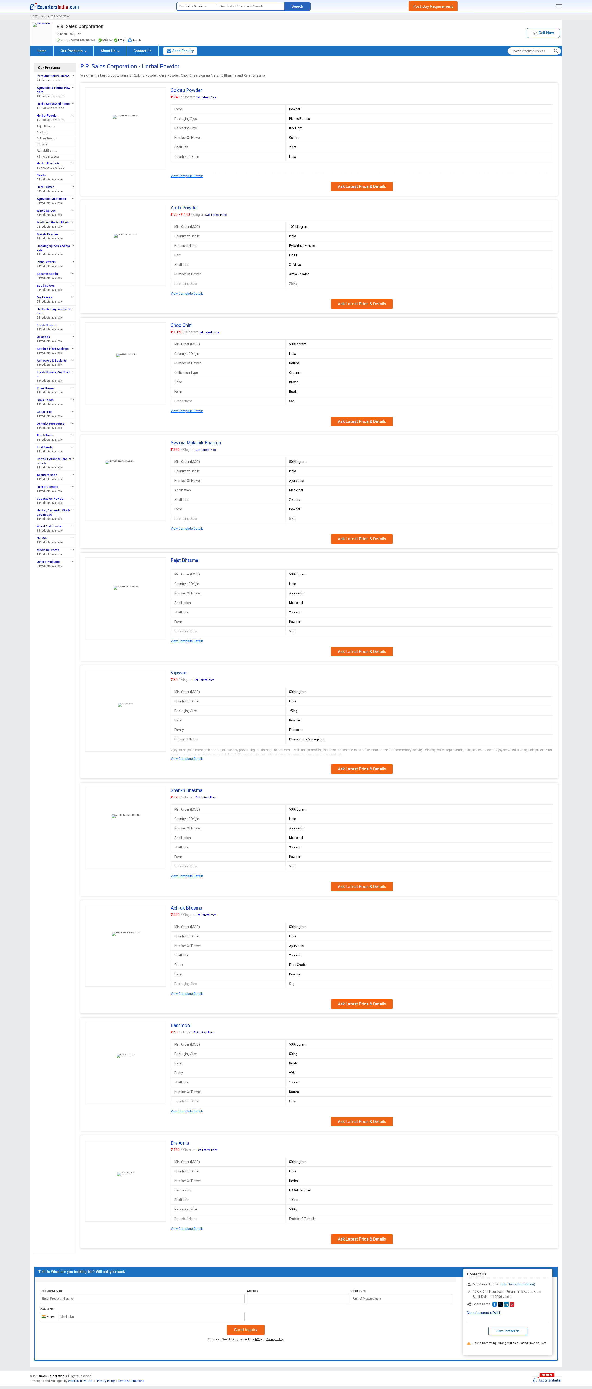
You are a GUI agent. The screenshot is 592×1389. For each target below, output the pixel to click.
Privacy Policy (274, 1339)
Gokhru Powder (46, 138)
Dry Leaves (44, 297)
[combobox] (48, 1317)
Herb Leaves (45, 187)
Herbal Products (48, 163)
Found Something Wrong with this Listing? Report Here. (510, 1343)
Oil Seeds (43, 337)
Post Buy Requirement (433, 6)
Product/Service (51, 1291)
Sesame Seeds (47, 273)
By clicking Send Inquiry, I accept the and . (245, 1339)
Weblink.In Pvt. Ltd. (80, 1381)
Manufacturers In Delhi (483, 1313)
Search (297, 6)
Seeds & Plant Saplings (53, 348)
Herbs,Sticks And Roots (53, 103)
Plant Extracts (46, 262)
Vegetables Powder (51, 498)
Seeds (41, 175)
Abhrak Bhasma (47, 150)
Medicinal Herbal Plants (53, 222)
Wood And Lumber (49, 526)
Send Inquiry (245, 1329)
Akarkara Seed (47, 475)
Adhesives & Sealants (52, 360)
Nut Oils (42, 538)
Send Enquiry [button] (183, 51)
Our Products (72, 51)
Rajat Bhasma (46, 126)
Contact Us (142, 51)
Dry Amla (42, 132)
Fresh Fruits (45, 435)
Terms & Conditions (131, 1381)
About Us (108, 51)
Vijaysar (42, 144)
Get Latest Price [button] (206, 97)
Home (41, 51)
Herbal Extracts (47, 487)
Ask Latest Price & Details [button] (362, 186)
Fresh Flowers (46, 325)
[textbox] (401, 1298)
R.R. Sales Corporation (80, 26)
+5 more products (48, 156)
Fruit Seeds (44, 447)
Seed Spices (46, 285)
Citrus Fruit (44, 412)
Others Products (48, 561)
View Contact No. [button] (508, 1331)
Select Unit (358, 1291)
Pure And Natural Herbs (53, 76)
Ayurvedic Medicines (51, 199)
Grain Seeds (45, 400)
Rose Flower (45, 388)
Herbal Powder (47, 115)
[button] (543, 33)
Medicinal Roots (48, 550)
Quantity (252, 1291)
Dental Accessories (50, 423)
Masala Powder (47, 234)
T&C (257, 1339)
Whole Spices (46, 210)
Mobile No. (47, 1309)
